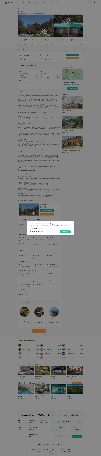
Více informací (40, 228)
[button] (36, 231)
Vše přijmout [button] (65, 231)
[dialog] (50, 228)
